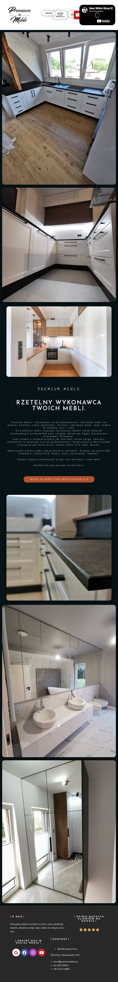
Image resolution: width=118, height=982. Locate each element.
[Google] (16, 952)
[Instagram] (33, 952)
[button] (48, 13)
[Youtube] (41, 952)
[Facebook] (24, 952)
